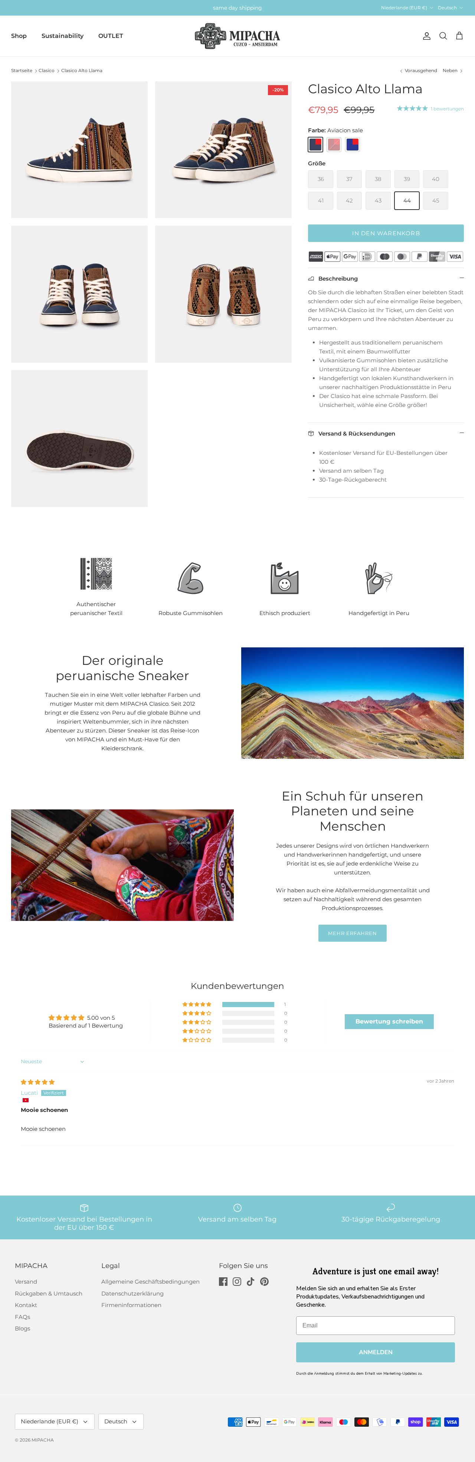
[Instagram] (237, 1281)
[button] (197, 1004)
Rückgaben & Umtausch (48, 1293)
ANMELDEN (376, 1352)
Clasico (47, 70)
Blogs (22, 1328)
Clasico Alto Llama (81, 70)
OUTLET (110, 35)
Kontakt (26, 1305)
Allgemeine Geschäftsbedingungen (150, 1281)
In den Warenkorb (386, 233)
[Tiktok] (250, 1281)
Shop (19, 35)
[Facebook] (223, 1281)
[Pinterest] (264, 1281)
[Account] (425, 36)
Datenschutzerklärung (132, 1293)
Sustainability (62, 35)
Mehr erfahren (352, 933)
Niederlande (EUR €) (404, 7)
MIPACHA (43, 1440)
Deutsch (447, 7)
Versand (26, 1281)
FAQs (22, 1316)
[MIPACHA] (237, 36)
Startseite (21, 70)
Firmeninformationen (131, 1305)
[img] (38, 1082)
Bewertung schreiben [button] (389, 1021)
